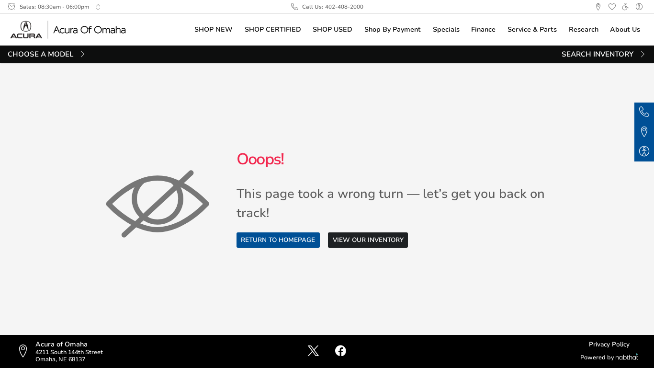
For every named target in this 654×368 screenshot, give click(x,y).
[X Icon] (313, 351)
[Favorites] (612, 7)
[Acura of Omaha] (68, 29)
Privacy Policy (609, 344)
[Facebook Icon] (341, 351)
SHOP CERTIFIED (273, 29)
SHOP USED (332, 29)
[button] (598, 7)
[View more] (98, 7)
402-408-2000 (344, 7)
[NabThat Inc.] (627, 357)
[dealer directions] (25, 351)
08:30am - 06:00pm (63, 7)
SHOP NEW (213, 29)
